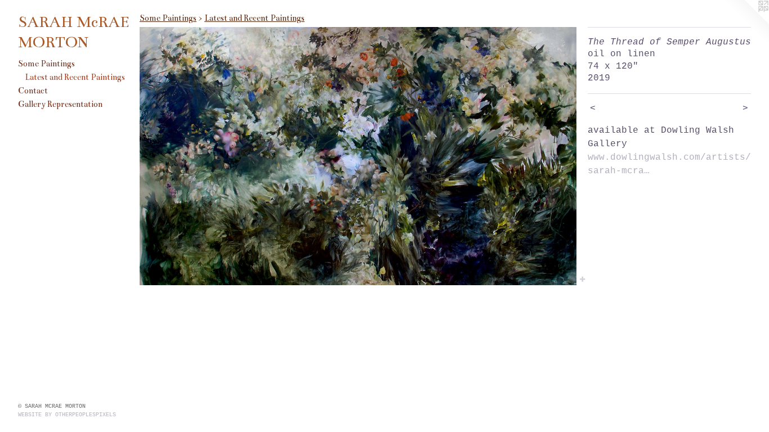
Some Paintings (46, 63)
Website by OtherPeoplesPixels (67, 415)
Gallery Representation (60, 104)
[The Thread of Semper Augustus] (358, 156)
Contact (33, 91)
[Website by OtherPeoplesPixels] (746, 22)
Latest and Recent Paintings (75, 77)
